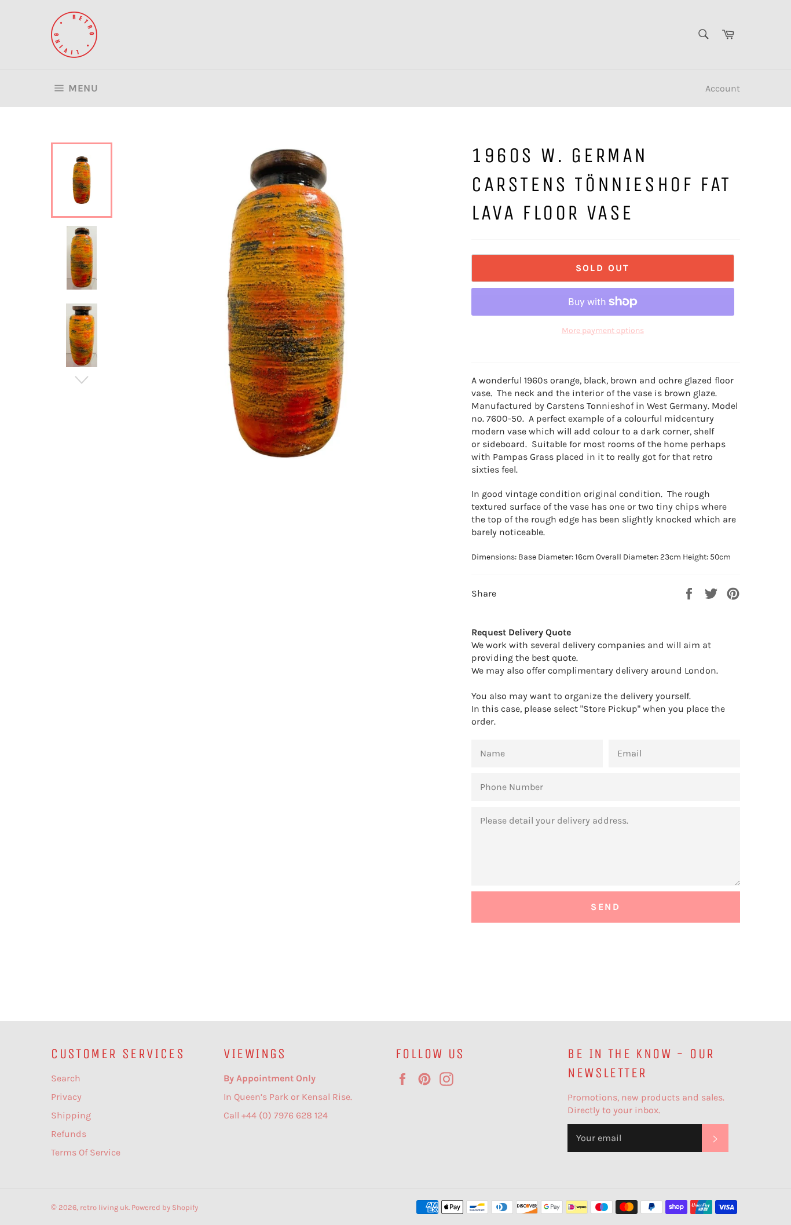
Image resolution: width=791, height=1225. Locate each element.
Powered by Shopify (164, 1207)
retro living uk (104, 1207)
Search (65, 1078)
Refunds (68, 1133)
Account (722, 88)
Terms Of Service (85, 1152)
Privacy (66, 1096)
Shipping (71, 1115)
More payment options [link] (603, 330)
